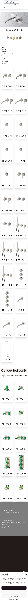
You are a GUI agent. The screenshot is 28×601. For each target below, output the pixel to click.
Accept (14, 588)
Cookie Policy (11, 599)
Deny (14, 592)
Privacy (16, 599)
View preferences (14, 596)
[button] (26, 574)
